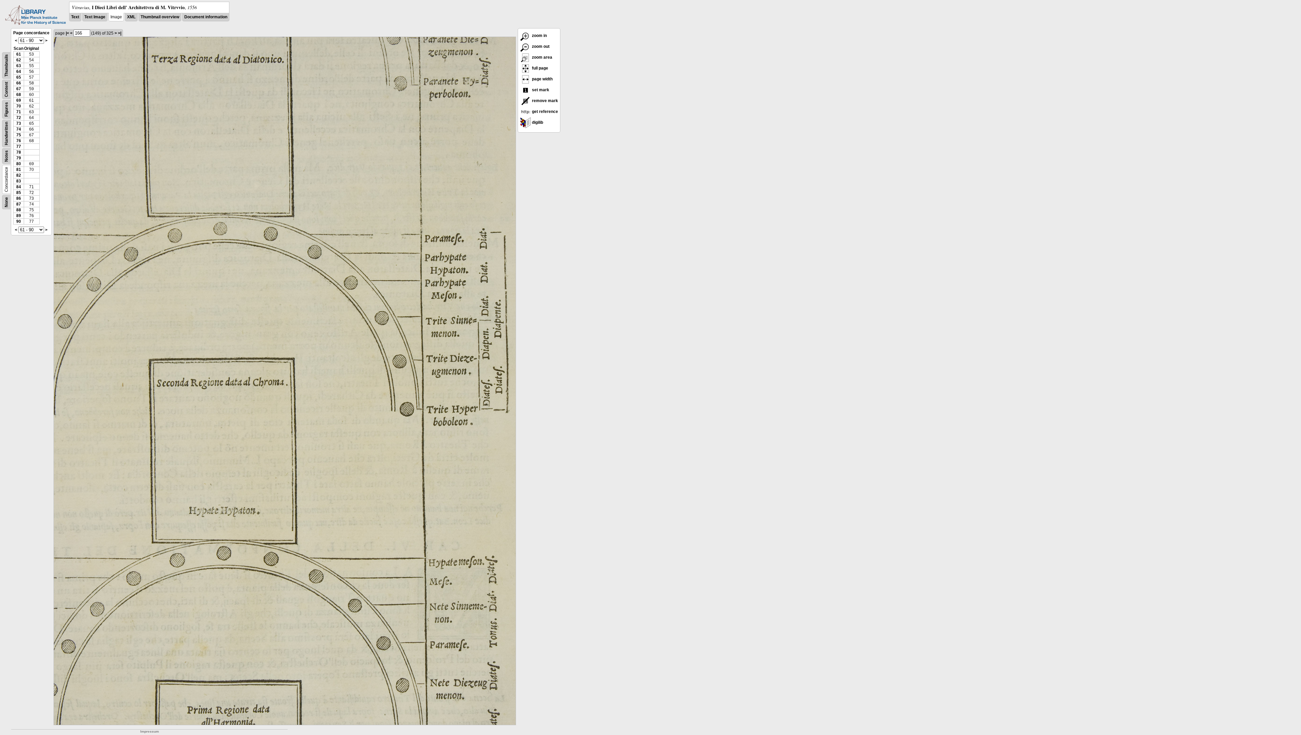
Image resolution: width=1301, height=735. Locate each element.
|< (67, 33)
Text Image (94, 17)
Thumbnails (6, 65)
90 (18, 221)
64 (18, 71)
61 (18, 54)
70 (18, 106)
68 (18, 94)
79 (18, 158)
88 (18, 210)
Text (75, 17)
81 (18, 169)
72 (18, 117)
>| (119, 33)
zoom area (541, 57)
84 (18, 187)
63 (18, 65)
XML (131, 17)
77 (18, 146)
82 (18, 175)
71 (18, 112)
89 (18, 215)
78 (18, 152)
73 (18, 123)
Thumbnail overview (160, 17)
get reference (544, 111)
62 (18, 60)
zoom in (539, 35)
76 (18, 140)
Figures (6, 109)
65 (18, 77)
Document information (205, 17)
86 (18, 198)
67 (18, 88)
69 (18, 100)
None (6, 202)
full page (539, 68)
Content (6, 89)
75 (18, 135)
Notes (6, 156)
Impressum (149, 731)
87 (18, 204)
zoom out (540, 46)
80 (18, 163)
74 (18, 129)
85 (18, 192)
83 (18, 181)
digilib (537, 122)
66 (18, 83)
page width (542, 79)
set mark (540, 90)
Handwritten (6, 133)
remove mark (544, 100)
